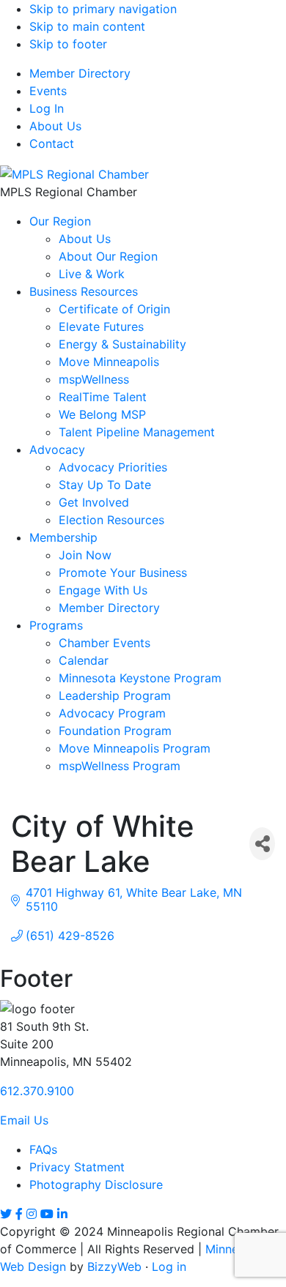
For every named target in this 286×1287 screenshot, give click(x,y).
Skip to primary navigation (103, 8)
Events (48, 90)
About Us (55, 126)
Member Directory (80, 73)
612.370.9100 (37, 1090)
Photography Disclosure (96, 1184)
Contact (51, 143)
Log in (169, 1266)
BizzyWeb (114, 1266)
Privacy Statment (77, 1167)
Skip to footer (68, 44)
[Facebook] (19, 1213)
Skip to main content (87, 26)
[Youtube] (47, 1213)
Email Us (24, 1120)
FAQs (43, 1149)
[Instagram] (31, 1213)
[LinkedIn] (62, 1213)
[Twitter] (6, 1213)
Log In (46, 108)
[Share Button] (262, 843)
